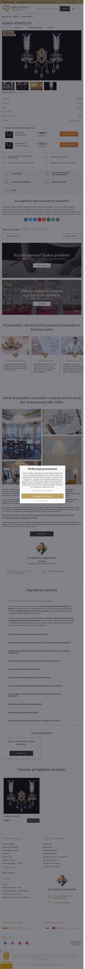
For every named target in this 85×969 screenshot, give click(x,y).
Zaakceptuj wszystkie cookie (42, 496)
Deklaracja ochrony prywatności (42, 490)
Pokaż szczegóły (42, 501)
